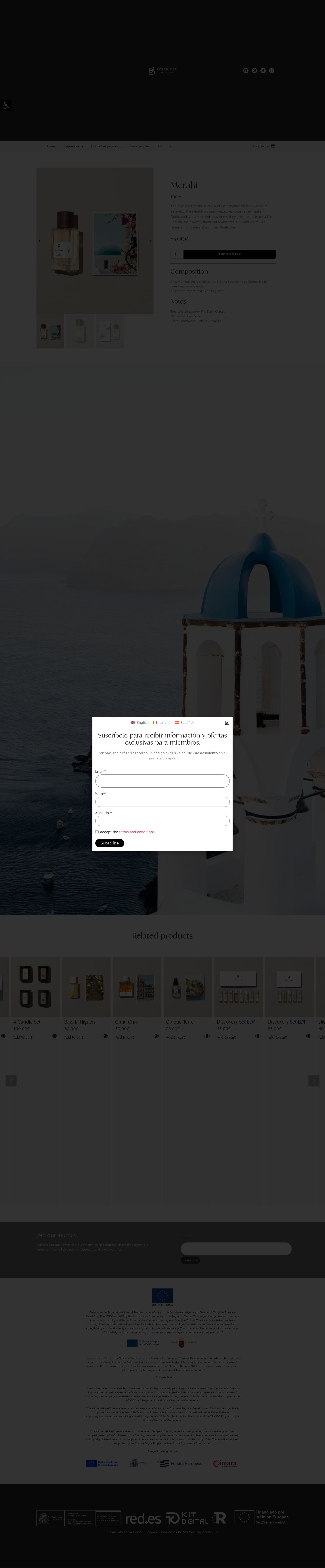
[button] (227, 722)
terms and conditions (137, 832)
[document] (162, 784)
